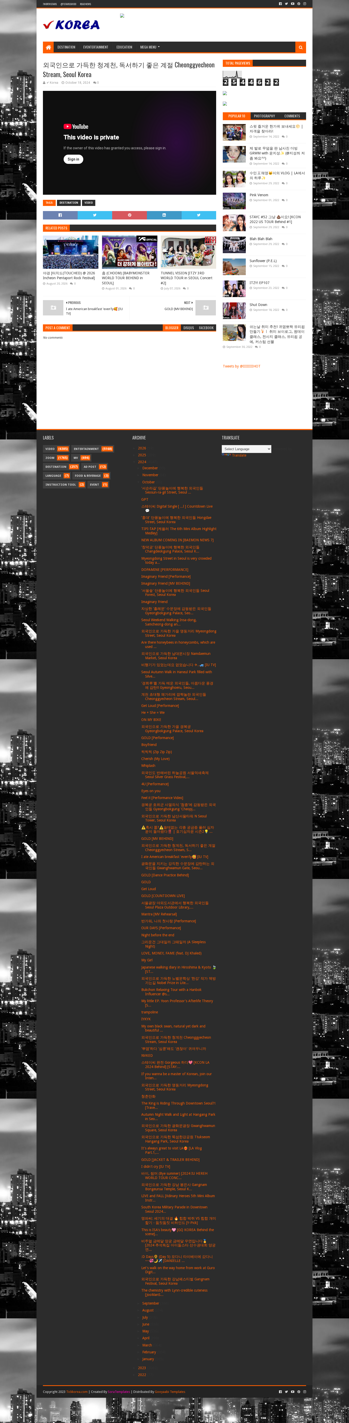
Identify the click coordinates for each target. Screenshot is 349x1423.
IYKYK (146, 1019)
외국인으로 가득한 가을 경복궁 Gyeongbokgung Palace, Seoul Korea (172, 729)
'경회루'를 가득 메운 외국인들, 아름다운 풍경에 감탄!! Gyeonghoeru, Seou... (177, 685)
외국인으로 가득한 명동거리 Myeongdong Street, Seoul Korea (174, 1087)
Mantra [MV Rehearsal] (159, 914)
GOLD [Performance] (157, 738)
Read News (85, 4)
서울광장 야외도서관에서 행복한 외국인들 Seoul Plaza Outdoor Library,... (175, 905)
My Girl (147, 960)
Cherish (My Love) (155, 759)
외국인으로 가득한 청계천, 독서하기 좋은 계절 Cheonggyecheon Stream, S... (178, 847)
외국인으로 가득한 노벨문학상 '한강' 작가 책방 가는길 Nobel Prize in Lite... (178, 980)
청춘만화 (148, 1096)
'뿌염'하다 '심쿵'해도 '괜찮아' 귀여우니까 (173, 1049)
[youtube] (292, 4)
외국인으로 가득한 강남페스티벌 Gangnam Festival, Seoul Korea (175, 1281)
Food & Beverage (88, 475)
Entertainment (86, 449)
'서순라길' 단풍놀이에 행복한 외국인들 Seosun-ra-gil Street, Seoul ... (172, 490)
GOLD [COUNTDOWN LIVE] (163, 896)
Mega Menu (148, 47)
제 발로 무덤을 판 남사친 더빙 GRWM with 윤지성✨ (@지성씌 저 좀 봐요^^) (277, 153)
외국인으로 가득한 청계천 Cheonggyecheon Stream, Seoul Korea (176, 1039)
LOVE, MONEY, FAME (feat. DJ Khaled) (171, 953)
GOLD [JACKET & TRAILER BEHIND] (170, 1160)
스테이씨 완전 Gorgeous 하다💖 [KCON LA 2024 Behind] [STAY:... (175, 1064)
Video (89, 202)
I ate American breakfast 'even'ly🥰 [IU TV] (174, 857)
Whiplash (148, 766)
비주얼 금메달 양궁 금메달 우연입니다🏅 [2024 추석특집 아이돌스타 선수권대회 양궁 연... (178, 1245)
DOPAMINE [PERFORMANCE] (164, 570)
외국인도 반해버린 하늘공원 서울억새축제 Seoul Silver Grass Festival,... (175, 775)
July (145, 1317)
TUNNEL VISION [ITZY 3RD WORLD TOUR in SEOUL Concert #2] (186, 278)
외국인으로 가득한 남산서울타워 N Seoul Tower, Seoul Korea (174, 818)
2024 (142, 462)
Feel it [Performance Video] (162, 798)
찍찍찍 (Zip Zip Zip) (156, 752)
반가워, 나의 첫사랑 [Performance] (168, 921)
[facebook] (280, 4)
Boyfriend (149, 745)
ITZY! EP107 (260, 283)
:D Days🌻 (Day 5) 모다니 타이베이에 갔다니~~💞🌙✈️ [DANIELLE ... (177, 1259)
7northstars (50, 4)
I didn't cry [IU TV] (155, 1166)
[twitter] (286, 4)
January (148, 1359)
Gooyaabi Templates (170, 1392)
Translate (239, 455)
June (146, 1324)
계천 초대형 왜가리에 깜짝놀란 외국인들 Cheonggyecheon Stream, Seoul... (173, 696)
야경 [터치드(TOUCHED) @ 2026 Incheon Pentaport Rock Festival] (69, 275)
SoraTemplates (119, 1392)
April (146, 1338)
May (146, 1331)
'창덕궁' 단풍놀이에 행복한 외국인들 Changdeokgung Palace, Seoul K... (170, 549)
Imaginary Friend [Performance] (166, 576)
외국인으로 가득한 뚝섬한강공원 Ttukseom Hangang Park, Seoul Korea (175, 1139)
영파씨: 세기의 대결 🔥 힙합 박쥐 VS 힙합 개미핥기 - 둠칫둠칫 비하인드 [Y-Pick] (178, 1220)
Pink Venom (259, 195)
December (150, 468)
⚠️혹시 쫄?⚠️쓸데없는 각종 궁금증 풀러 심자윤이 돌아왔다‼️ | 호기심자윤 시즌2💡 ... (177, 829)
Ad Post (90, 467)
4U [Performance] (155, 784)
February (149, 1352)
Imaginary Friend (154, 602)
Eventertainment (95, 47)
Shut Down (258, 305)
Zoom (49, 458)
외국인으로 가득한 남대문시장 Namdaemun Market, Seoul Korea (176, 656)
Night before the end (157, 935)
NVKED (147, 1055)
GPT (144, 499)
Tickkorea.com (77, 1392)
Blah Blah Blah (261, 239)
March (147, 1345)
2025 (142, 455)
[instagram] (304, 4)
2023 (142, 1368)
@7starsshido (68, 4)
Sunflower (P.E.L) (263, 261)
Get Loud (148, 889)
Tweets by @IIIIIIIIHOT (242, 366)
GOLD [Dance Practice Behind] (165, 875)
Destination (66, 47)
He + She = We (153, 712)
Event (94, 484)
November (150, 475)
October (149, 482)
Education (124, 47)
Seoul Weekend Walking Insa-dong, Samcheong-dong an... (169, 622)
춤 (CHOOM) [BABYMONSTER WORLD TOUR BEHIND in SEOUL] (125, 278)
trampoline (149, 1012)
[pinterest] (298, 4)
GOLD (146, 882)
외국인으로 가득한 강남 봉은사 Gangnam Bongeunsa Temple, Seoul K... (174, 1187)
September (151, 1303)
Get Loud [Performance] (160, 706)
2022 (142, 1375)
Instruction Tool (60, 484)
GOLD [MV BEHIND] (157, 839)
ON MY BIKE (151, 720)
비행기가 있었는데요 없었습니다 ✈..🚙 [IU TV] (178, 665)
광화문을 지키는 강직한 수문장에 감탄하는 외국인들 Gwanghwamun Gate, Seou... (177, 866)
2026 (142, 448)
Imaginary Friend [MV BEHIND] (165, 583)
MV (76, 458)
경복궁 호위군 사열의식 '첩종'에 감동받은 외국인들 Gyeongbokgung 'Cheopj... (178, 807)
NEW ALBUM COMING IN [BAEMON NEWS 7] (177, 540)
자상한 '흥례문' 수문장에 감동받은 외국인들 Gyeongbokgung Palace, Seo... (176, 611)
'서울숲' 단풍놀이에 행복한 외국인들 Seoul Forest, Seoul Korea (175, 592)
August (148, 1310)
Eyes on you (150, 791)
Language (53, 475)
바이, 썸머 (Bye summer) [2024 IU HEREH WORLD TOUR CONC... (174, 1175)
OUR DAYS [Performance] (161, 928)
